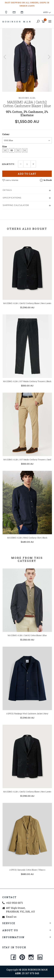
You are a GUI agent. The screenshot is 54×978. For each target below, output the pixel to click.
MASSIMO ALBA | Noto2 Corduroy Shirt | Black (27, 537)
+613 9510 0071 (14, 902)
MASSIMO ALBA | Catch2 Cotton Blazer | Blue (27, 635)
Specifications (12, 197)
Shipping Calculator (16, 205)
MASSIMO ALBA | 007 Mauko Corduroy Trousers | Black (27, 381)
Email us (11, 916)
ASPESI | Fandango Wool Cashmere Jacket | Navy (27, 713)
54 (24, 150)
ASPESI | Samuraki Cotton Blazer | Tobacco (27, 869)
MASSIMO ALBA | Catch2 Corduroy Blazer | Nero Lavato (27, 303)
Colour (5, 134)
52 (18, 150)
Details (7, 190)
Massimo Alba (27, 98)
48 (5, 150)
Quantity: (8, 164)
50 (11, 150)
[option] (27, 60)
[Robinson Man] (17, 21)
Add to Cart (27, 173)
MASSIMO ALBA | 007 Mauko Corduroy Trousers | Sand (27, 459)
